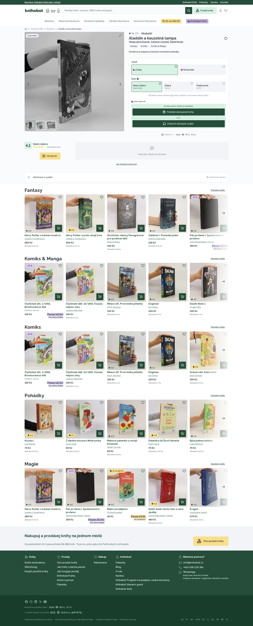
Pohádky (34, 395)
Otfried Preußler (114, 513)
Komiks (33, 327)
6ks (171, 95)
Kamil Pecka (176, 42)
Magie (32, 464)
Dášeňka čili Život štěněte (163, 440)
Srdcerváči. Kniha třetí (203, 372)
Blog (118, 567)
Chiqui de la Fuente (139, 42)
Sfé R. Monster (114, 307)
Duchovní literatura (145, 21)
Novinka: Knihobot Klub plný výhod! (43, 2)
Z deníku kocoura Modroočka (83, 440)
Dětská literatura (119, 21)
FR (217, 620)
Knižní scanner (65, 580)
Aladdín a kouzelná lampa (191, 95)
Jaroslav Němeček (74, 310)
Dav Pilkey (153, 307)
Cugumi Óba (195, 307)
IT (208, 620)
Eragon (194, 509)
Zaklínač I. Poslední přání (163, 235)
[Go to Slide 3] (51, 125)
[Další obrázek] (120, 84)
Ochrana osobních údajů (106, 620)
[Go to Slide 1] (30, 125)
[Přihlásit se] (220, 10)
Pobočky (62, 584)
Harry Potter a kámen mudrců (43, 235)
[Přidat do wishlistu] (225, 38)
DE (191, 620)
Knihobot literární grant (129, 584)
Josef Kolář (71, 444)
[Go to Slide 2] (41, 125)
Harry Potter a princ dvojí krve (84, 235)
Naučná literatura (69, 21)
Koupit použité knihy (36, 571)
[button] (74, 81)
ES (203, 620)
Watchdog (31, 567)
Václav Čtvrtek (114, 447)
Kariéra (120, 575)
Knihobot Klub (124, 589)
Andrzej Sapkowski (157, 239)
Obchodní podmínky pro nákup (38, 620)
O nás (119, 571)
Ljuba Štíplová (196, 444)
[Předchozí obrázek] (28, 84)
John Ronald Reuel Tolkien (202, 242)
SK (182, 620)
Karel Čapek (153, 444)
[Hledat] (188, 10)
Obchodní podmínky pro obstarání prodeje (74, 620)
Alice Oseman (196, 376)
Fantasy (33, 190)
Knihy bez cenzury (128, 620)
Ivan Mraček (30, 444)
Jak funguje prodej (68, 571)
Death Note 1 (198, 303)
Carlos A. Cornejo (160, 42)
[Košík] (225, 10)
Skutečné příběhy (94, 21)
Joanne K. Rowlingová (35, 239)
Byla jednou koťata (201, 440)
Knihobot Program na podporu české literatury (143, 580)
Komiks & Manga (43, 258)
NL (212, 620)
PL (227, 620)
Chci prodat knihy (67, 562)
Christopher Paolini (198, 513)
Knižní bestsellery (35, 562)
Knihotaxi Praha (66, 575)
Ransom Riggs (113, 242)
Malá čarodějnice (117, 509)
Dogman (153, 303)
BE (222, 620)
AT (187, 620)
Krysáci (29, 440)
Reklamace (100, 562)
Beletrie (49, 21)
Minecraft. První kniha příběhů (125, 303)
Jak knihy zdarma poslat (71, 567)
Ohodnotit (146, 33)
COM (197, 620)
